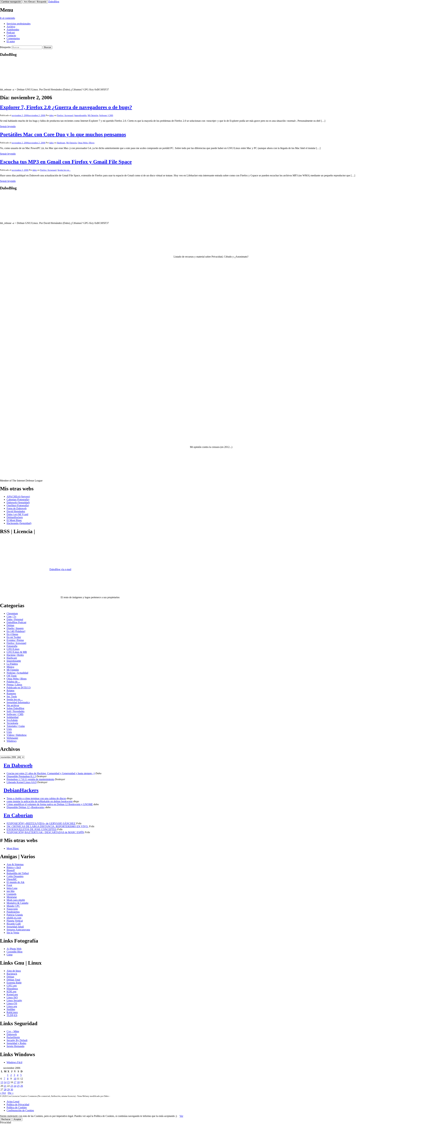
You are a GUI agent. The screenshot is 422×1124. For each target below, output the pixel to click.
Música (10, 666)
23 (11, 1085)
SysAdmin (12, 720)
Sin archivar (13, 705)
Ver (181, 1116)
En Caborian (18, 815)
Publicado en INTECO (19, 687)
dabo (51, 115)
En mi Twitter (14, 637)
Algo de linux (14, 970)
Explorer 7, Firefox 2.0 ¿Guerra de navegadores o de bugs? (66, 107)
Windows (11, 741)
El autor (11, 41)
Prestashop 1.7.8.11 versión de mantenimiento (30, 779)
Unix (9, 729)
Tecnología (12, 723)
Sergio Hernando (15, 1046)
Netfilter (11, 1009)
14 (5, 1082)
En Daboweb (18, 765)
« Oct (3, 1093)
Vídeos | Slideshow (17, 735)
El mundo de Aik (15, 882)
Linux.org (12, 1006)
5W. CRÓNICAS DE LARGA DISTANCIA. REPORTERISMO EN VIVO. (47, 826)
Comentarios (13, 38)
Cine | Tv (11, 616)
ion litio (11, 891)
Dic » (11, 1093)
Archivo (11, 26)
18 (18, 1082)
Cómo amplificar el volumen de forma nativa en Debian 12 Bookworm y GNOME (50, 804)
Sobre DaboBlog (15, 708)
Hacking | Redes (15, 655)
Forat (9, 885)
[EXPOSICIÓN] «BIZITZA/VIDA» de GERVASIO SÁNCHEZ (41, 823)
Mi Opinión (93, 115)
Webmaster (12, 738)
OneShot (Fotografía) (18, 505)
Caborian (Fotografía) (18, 499)
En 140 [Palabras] (16, 631)
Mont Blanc (13, 848)
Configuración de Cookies (20, 1110)
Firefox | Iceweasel (65, 115)
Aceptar (17, 1119)
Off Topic (12, 675)
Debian (10, 625)
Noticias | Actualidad (17, 672)
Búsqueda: (5, 47)
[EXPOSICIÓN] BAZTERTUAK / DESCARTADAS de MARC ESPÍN (45, 832)
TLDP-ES (12, 1015)
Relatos (10, 690)
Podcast (11, 32)
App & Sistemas (15, 864)
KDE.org (11, 991)
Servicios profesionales (18, 23)
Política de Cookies (17, 1107)
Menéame (12, 897)
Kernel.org (12, 994)
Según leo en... (64, 170)
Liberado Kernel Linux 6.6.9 (22, 782)
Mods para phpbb (16, 900)
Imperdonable (80, 115)
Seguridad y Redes (16, 1043)
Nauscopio (12, 908)
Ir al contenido (7, 18)
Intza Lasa (12, 888)
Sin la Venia (13, 932)
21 (5, 1085)
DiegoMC (12, 879)
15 (8, 1082)
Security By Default (17, 1040)
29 (8, 1089)
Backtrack (12, 973)
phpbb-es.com (14, 917)
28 (5, 1089)
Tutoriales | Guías (16, 726)
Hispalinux (12, 988)
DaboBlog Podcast (16, 622)
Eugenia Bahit (14, 982)
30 (11, 1089)
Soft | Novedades (15, 711)
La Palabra (12, 663)
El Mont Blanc (14, 520)
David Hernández (16, 511)
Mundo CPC (13, 906)
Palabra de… (13, 681)
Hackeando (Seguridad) (19, 523)
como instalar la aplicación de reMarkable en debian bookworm (40, 801)
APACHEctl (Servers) (18, 496)
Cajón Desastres (15, 876)
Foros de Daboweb (17, 508)
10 (15, 1078)
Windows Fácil (14, 1062)
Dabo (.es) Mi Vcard (17, 514)
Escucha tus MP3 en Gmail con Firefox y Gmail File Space (66, 162)
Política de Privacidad (18, 1104)
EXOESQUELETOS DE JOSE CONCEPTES (32, 829)
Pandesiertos (13, 911)
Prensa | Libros (14, 684)
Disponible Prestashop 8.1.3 (21, 776)
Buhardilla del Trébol (18, 873)
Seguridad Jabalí (15, 926)
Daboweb (12, 1034)
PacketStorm (13, 1037)
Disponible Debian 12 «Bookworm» (26, 807)
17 (15, 1082)
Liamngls (11, 894)
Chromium (12, 613)
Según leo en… (15, 699)
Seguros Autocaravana (18, 929)
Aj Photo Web (14, 948)
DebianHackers (15, 517)
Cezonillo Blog (14, 951)
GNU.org (12, 985)
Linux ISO (12, 997)
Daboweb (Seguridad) (18, 502)
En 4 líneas (12, 634)
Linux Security (14, 1000)
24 (15, 1085)
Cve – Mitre (13, 1031)
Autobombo (13, 29)
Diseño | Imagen (15, 628)
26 (21, 1085)
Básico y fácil (14, 867)
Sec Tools (12, 696)
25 (18, 1085)
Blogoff (11, 870)
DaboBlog (53, 1)
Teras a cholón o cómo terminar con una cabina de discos (36, 798)
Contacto (11, 35)
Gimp (10, 954)
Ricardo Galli (14, 923)
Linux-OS (12, 1003)
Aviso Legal (13, 1101)
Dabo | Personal (15, 619)
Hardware (61, 142)
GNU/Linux (13, 649)
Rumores (11, 693)
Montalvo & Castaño (17, 903)
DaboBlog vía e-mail (60, 569)
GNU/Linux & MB (17, 652)
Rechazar (5, 1119)
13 (1, 1082)
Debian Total (13, 979)
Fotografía (12, 646)
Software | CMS (106, 115)
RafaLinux (12, 1012)
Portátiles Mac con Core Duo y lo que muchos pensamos (63, 134)
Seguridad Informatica (18, 702)
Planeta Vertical (15, 920)
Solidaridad (12, 717)
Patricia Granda (15, 914)
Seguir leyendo (8, 126)
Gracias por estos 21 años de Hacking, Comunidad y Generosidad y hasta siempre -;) (51, 773)
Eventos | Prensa (15, 640)
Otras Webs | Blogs (86, 142)
